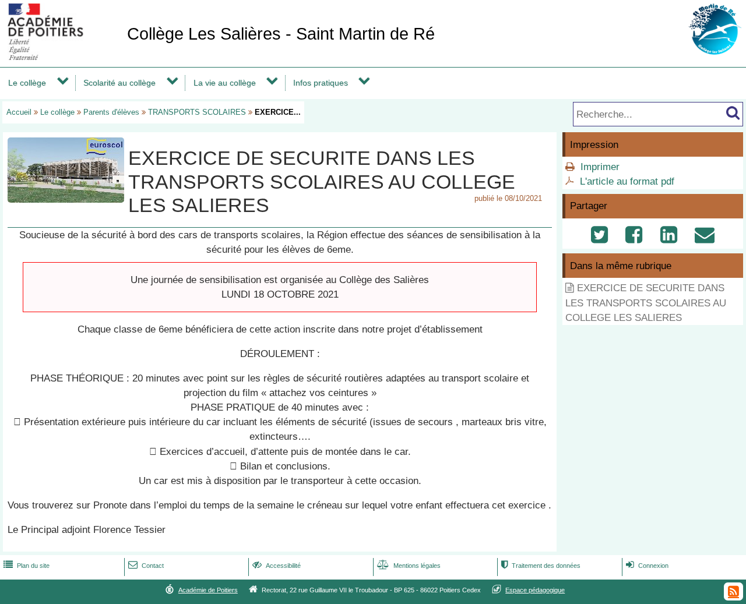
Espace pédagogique (535, 590)
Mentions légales (409, 565)
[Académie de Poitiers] (61, 56)
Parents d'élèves (111, 112)
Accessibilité (276, 565)
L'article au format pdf (627, 181)
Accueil (18, 112)
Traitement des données (540, 565)
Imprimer (600, 166)
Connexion (647, 565)
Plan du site (26, 565)
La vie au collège (224, 82)
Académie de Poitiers (208, 590)
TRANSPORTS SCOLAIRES (197, 112)
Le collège (27, 82)
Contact (146, 565)
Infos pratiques (320, 82)
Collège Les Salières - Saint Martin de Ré (281, 33)
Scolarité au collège (119, 82)
